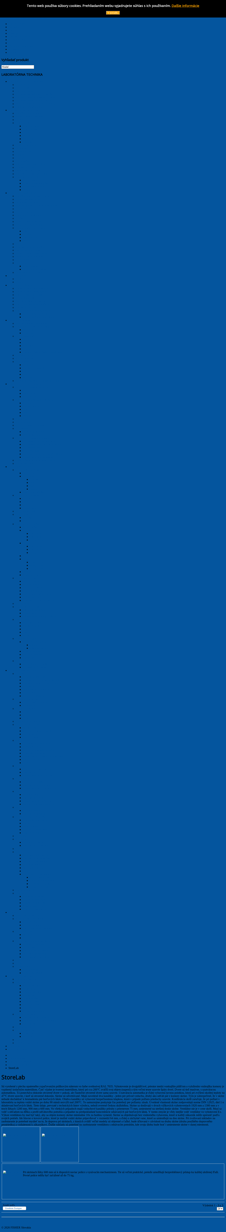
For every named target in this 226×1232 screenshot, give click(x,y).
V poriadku (113, 12)
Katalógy (13, 33)
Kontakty (13, 49)
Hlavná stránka (16, 23)
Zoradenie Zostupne (13, 1208)
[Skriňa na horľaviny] (12, 1138)
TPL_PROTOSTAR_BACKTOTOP (22, 1221)
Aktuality (13, 26)
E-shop (12, 52)
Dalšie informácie (185, 5)
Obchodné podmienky (20, 46)
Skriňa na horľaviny (14, 1129)
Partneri (12, 42)
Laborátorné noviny (19, 36)
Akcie (11, 30)
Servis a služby (16, 39)
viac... (26, 1135)
